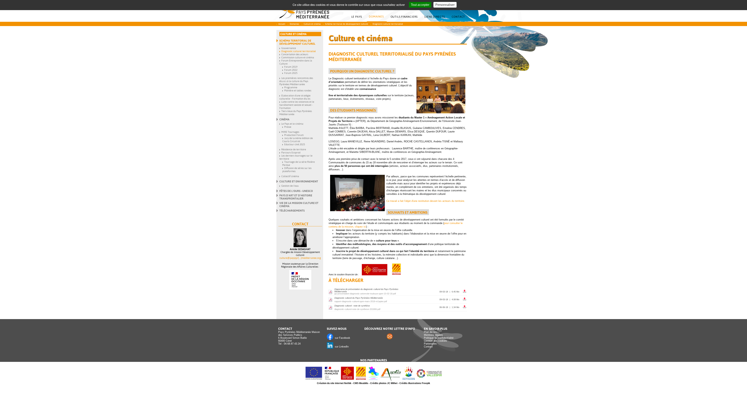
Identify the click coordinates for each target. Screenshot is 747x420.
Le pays (356, 16)
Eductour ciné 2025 (294, 144)
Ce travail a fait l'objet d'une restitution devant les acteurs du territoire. (425, 201)
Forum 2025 (290, 73)
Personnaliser (445, 4)
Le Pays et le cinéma (292, 123)
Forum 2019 (290, 66)
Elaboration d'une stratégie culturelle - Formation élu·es (294, 97)
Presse (287, 126)
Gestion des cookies (435, 340)
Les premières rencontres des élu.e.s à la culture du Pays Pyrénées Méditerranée (296, 81)
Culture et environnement (298, 181)
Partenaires (430, 343)
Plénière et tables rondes (297, 90)
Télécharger (465, 290)
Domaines (376, 16)
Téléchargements (292, 210)
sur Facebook (341, 337)
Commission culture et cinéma (297, 57)
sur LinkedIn (341, 346)
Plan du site (430, 332)
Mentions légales (433, 334)
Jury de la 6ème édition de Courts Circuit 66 (297, 140)
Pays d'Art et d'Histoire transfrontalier (295, 197)
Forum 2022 (290, 69)
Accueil (281, 24)
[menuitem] (357, 17)
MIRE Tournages (290, 131)
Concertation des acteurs (294, 54)
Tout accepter (420, 4)
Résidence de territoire (293, 149)
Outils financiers (404, 16)
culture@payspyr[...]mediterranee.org (300, 257)
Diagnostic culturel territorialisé (298, 51)
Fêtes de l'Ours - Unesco (296, 190)
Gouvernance (288, 48)
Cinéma (284, 119)
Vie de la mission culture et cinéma (298, 204)
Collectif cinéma (290, 176)
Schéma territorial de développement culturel (346, 24)
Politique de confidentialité (438, 337)
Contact (458, 16)
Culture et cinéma (312, 24)
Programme (290, 87)
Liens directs (434, 16)
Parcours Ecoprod (290, 152)
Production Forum (294, 135)
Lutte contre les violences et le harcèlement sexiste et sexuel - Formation (296, 104)
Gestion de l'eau (290, 185)
